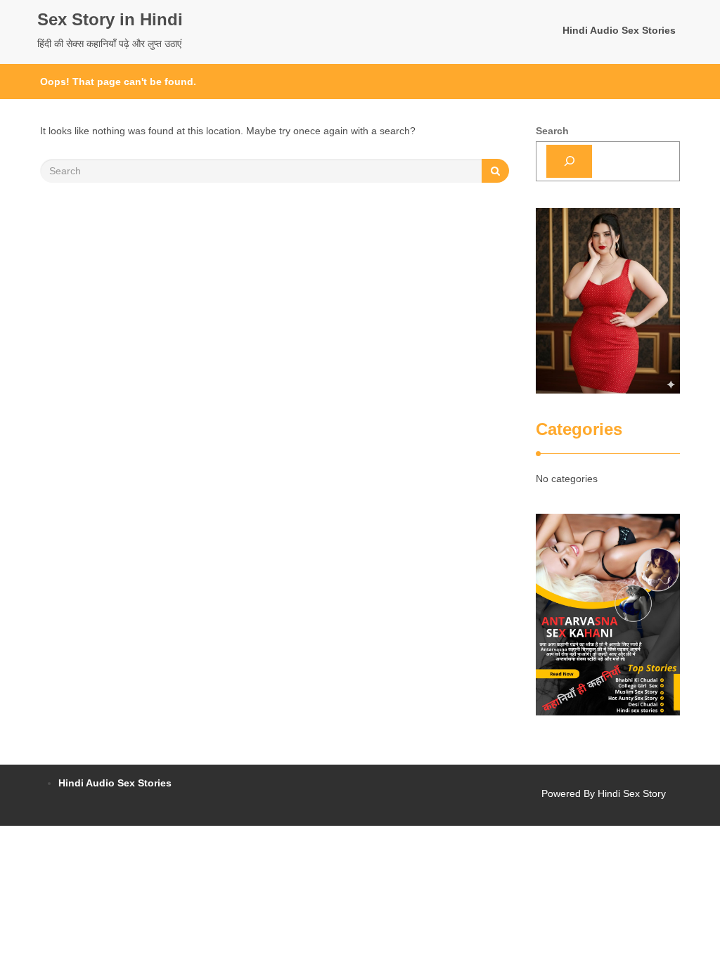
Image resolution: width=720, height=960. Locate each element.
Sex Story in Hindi (110, 19)
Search (552, 130)
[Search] (569, 161)
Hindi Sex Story (632, 793)
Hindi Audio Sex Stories (619, 30)
